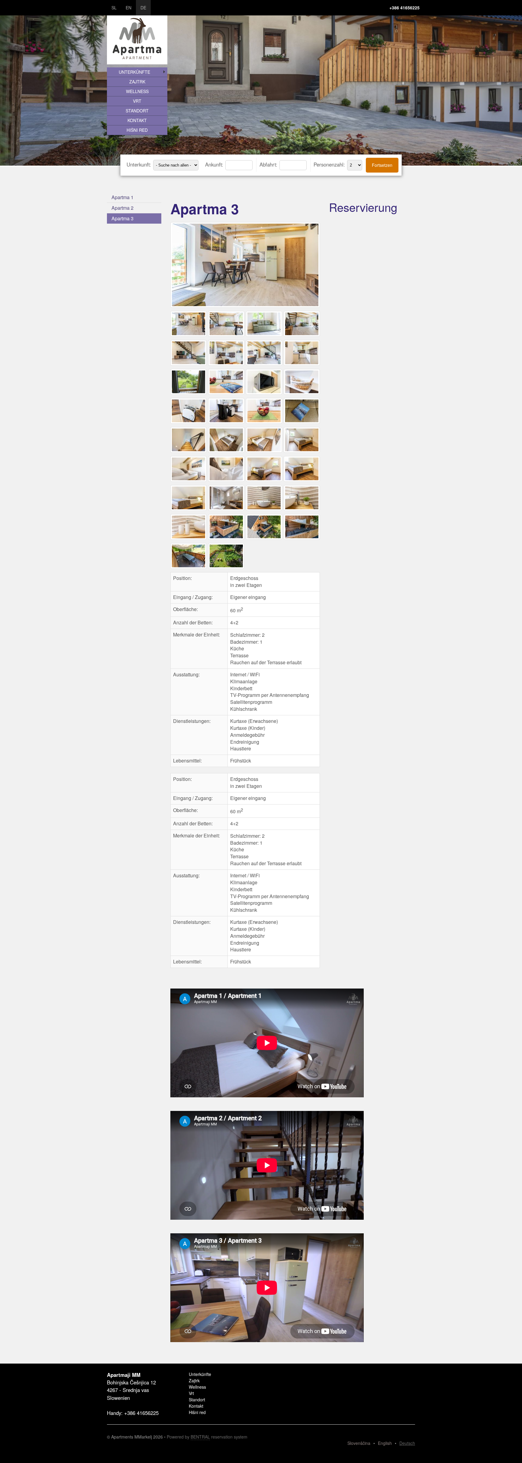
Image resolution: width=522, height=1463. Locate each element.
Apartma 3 (122, 218)
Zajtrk (137, 82)
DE (143, 8)
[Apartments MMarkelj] (245, 307)
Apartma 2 (122, 207)
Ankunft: (215, 164)
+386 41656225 (404, 8)
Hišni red (137, 130)
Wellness (137, 91)
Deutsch (407, 1443)
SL (114, 8)
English (385, 1443)
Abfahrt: (269, 164)
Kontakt (137, 120)
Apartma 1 (122, 197)
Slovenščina (358, 1443)
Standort (137, 111)
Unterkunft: (140, 164)
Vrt (137, 101)
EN (128, 8)
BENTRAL (200, 1437)
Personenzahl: (330, 164)
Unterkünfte (134, 72)
